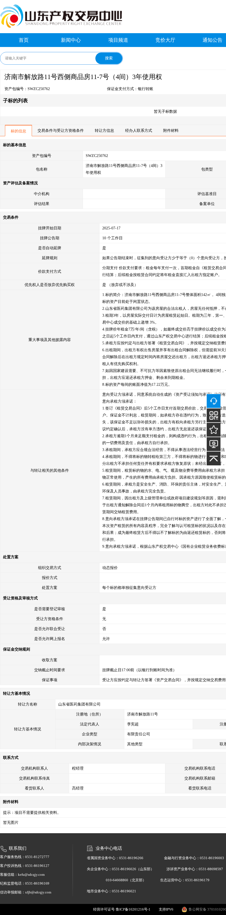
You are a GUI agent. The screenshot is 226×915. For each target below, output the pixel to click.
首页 (24, 40)
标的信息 (18, 131)
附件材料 (171, 131)
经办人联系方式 (138, 131)
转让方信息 (104, 131)
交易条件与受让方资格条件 (60, 131)
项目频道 (118, 40)
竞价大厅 (165, 40)
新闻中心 (71, 40)
